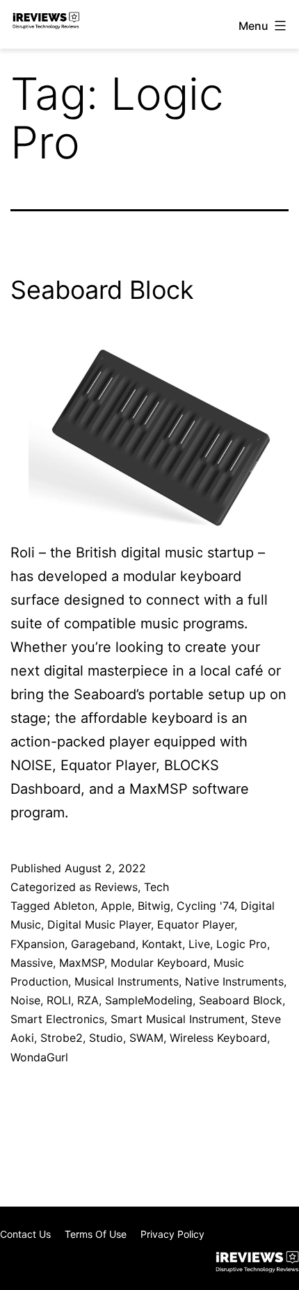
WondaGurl (39, 1057)
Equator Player (195, 924)
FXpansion (37, 944)
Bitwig (154, 906)
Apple (116, 906)
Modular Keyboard (159, 963)
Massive (31, 963)
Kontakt (162, 944)
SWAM (146, 1038)
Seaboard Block (102, 290)
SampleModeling (149, 1000)
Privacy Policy (172, 1234)
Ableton (74, 906)
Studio (106, 1038)
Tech (156, 887)
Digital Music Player (99, 924)
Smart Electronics (57, 1019)
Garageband (103, 944)
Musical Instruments (126, 981)
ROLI (59, 1000)
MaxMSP (81, 963)
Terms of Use (96, 1234)
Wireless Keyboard (218, 1038)
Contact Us (25, 1234)
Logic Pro (241, 944)
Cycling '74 (205, 906)
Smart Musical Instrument (178, 1019)
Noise (25, 1000)
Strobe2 (61, 1038)
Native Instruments (234, 981)
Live (199, 944)
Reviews (116, 887)
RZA (88, 1000)
